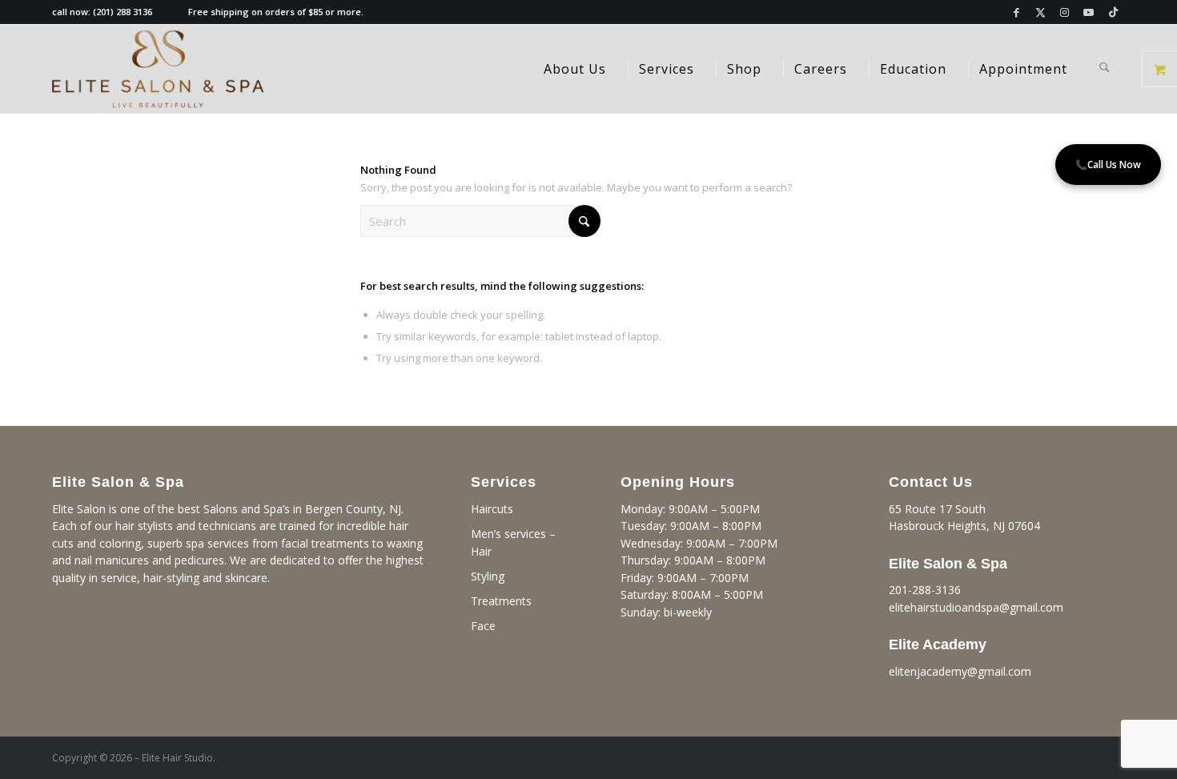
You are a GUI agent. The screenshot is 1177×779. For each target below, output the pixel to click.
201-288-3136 (925, 589)
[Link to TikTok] (1113, 12)
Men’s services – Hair (513, 542)
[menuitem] (575, 69)
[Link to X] (1040, 12)
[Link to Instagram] (1064, 12)
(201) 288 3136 (122, 12)
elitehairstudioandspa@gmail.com (976, 607)
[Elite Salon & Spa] (158, 69)
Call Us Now (1108, 164)
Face (483, 625)
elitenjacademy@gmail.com (960, 671)
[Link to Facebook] (1016, 12)
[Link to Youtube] (1088, 12)
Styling (487, 576)
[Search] (1104, 69)
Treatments (501, 600)
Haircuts (492, 508)
